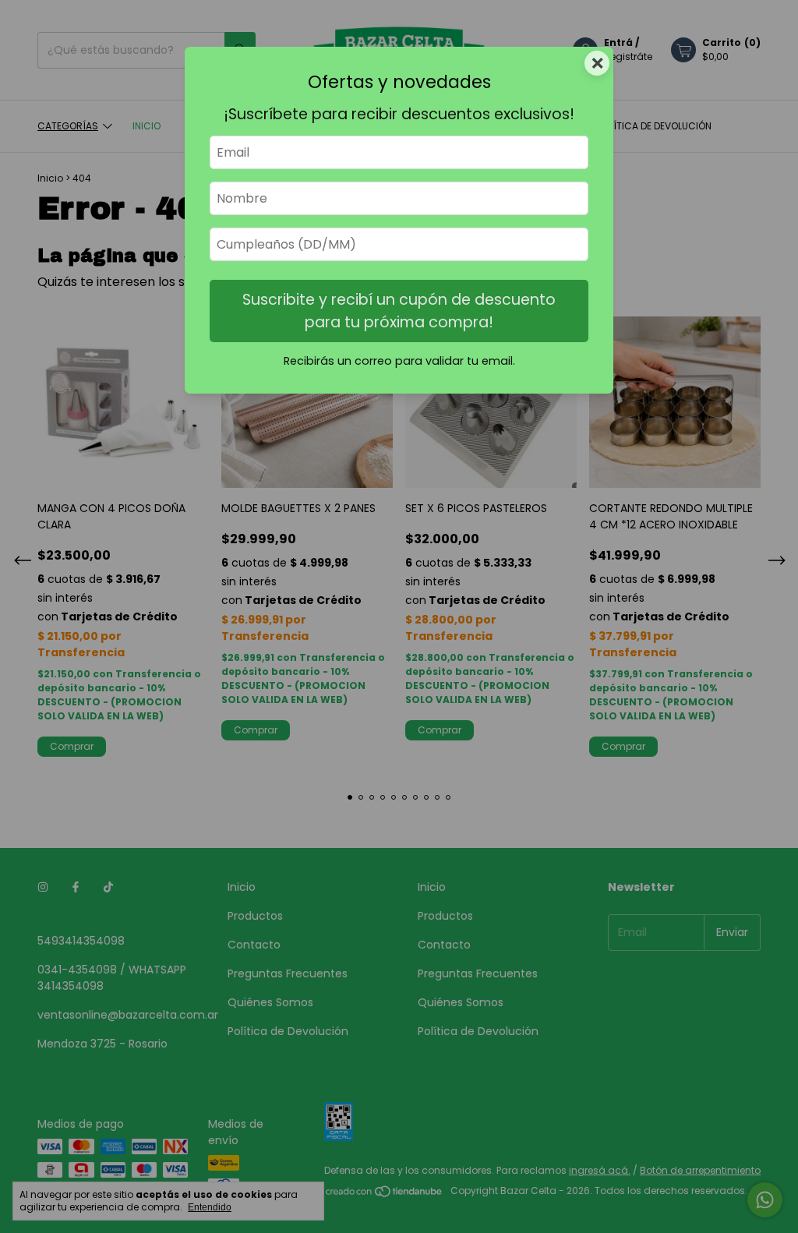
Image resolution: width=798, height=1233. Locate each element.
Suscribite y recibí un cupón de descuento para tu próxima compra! (399, 311)
